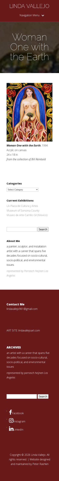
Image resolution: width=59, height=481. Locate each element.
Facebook (18, 413)
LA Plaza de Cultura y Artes (22, 206)
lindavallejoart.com (29, 330)
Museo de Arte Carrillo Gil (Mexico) (27, 215)
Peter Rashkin (40, 464)
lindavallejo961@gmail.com (22, 309)
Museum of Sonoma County (23, 210)
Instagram (19, 421)
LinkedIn (18, 429)
